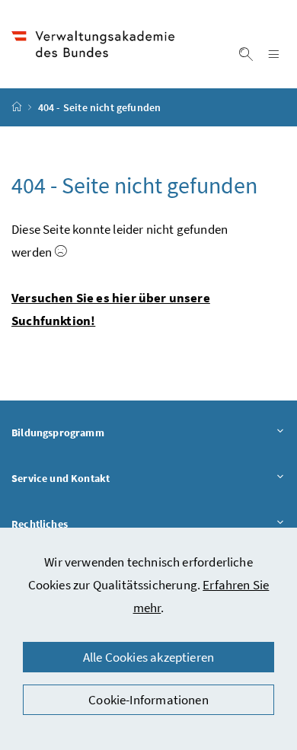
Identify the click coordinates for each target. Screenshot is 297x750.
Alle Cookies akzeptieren (148, 657)
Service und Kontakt (102, 478)
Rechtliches (81, 523)
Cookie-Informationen (148, 699)
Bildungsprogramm (100, 432)
